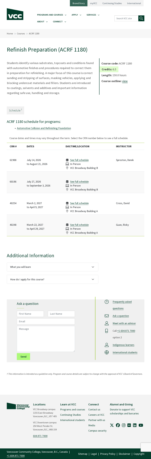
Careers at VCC (96, 414)
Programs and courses (72, 409)
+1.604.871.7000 (126, 330)
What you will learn (20, 267)
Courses (21, 33)
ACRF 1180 (34, 33)
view (125, 81)
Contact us (94, 409)
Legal (94, 453)
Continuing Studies (112, 3)
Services (91, 14)
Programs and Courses (50, 14)
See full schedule (79, 160)
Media (91, 425)
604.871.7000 (40, 436)
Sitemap (82, 453)
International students (125, 352)
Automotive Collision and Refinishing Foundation (44, 128)
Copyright (139, 453)
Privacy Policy (107, 453)
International (134, 3)
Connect (58, 21)
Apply (75, 14)
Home (10, 33)
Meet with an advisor (124, 323)
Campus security (97, 430)
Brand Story (79, 3)
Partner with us (96, 420)
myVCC (93, 3)
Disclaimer (124, 453)
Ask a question (121, 315)
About (40, 21)
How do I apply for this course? (27, 279)
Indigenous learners (123, 345)
